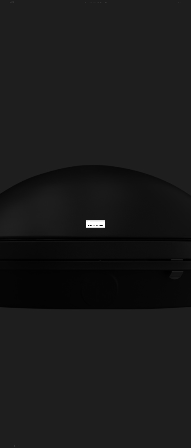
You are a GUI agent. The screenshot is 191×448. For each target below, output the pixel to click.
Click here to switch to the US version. (95, 225)
